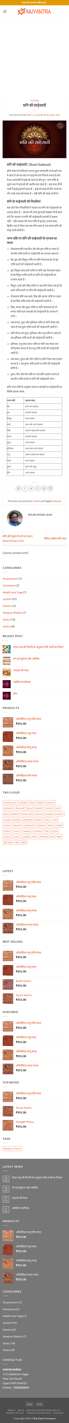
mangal (49, 814)
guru (29, 808)
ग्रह (51, 836)
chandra (50, 802)
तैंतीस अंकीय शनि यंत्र (55, 538)
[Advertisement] (34, 53)
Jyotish (34, 100)
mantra (60, 814)
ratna (6, 825)
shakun (40, 825)
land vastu (27, 814)
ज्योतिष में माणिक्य (22, 682)
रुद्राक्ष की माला (21, 670)
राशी (16, 842)
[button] (5, 11)
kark (58, 808)
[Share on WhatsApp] (18, 488)
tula (47, 831)
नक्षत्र (58, 836)
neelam (16, 819)
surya (16, 831)
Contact (58, 1413)
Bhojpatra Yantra (12, 1148)
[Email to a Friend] (38, 488)
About (12, 1410)
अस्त (34, 836)
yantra (16, 836)
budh (40, 802)
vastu (6, 836)
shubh (59, 825)
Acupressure (10, 578)
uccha (55, 831)
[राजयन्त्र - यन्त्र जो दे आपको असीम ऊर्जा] (34, 11)
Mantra (7, 605)
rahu (47, 819)
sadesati (56, 501)
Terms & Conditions (39, 1413)
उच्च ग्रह (43, 836)
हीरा (15, 693)
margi (7, 819)
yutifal (25, 836)
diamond (19, 808)
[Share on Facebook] (25, 488)
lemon (39, 814)
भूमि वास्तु (7, 842)
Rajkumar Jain (52, 115)
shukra (7, 831)
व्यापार (23, 842)
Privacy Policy (15, 1413)
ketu (6, 814)
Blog (21, 1410)
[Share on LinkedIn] (50, 488)
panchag (27, 819)
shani (50, 825)
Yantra (7, 626)
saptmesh (29, 825)
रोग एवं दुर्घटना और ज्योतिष (26, 658)
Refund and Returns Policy (43, 1410)
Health (38, 808)
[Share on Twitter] (31, 488)
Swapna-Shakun (12, 612)
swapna (26, 831)
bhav (32, 802)
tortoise (38, 831)
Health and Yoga (13, 592)
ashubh (23, 802)
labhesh (15, 814)
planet (38, 819)
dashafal (8, 808)
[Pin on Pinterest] (44, 488)
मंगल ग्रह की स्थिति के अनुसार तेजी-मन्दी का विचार (38, 647)
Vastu (6, 619)
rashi (54, 819)
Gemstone (9, 585)
